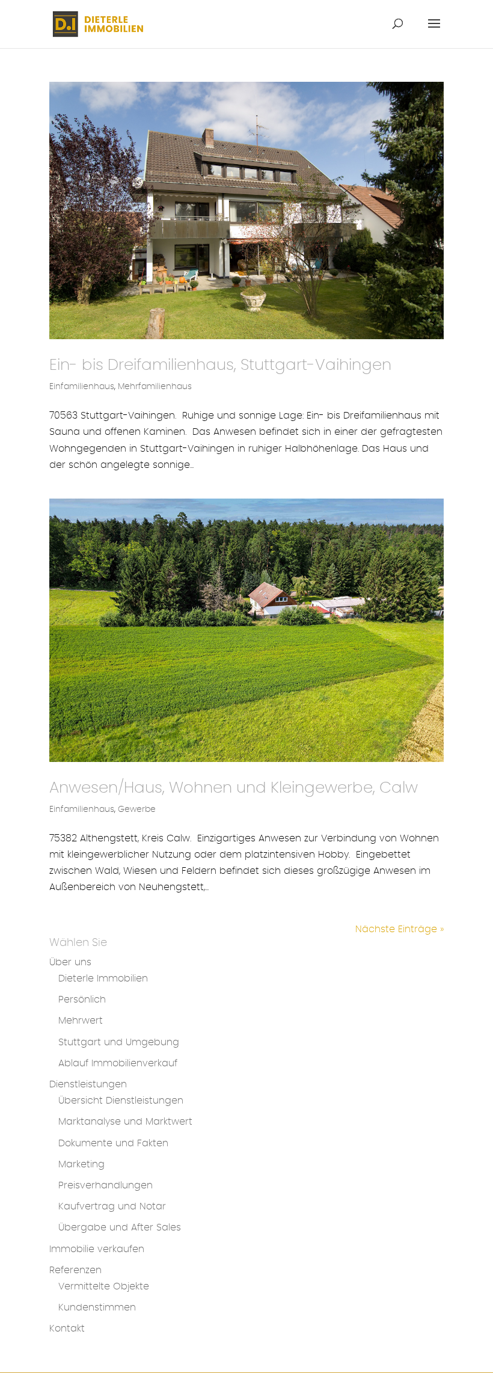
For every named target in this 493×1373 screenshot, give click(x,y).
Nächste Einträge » (399, 929)
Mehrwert (80, 1020)
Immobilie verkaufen (96, 1249)
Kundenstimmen (97, 1307)
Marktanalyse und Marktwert (125, 1121)
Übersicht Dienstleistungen (120, 1100)
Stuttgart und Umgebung (118, 1042)
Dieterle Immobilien (103, 978)
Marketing (81, 1164)
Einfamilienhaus (81, 386)
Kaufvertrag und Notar (112, 1206)
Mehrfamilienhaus (155, 386)
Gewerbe (137, 809)
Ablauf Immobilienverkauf (117, 1063)
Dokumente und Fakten (113, 1143)
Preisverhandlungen (105, 1185)
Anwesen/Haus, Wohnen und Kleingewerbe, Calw (233, 788)
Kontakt (67, 1328)
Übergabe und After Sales (119, 1227)
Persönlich (82, 999)
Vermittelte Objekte (103, 1286)
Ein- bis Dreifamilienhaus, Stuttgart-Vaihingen (220, 365)
